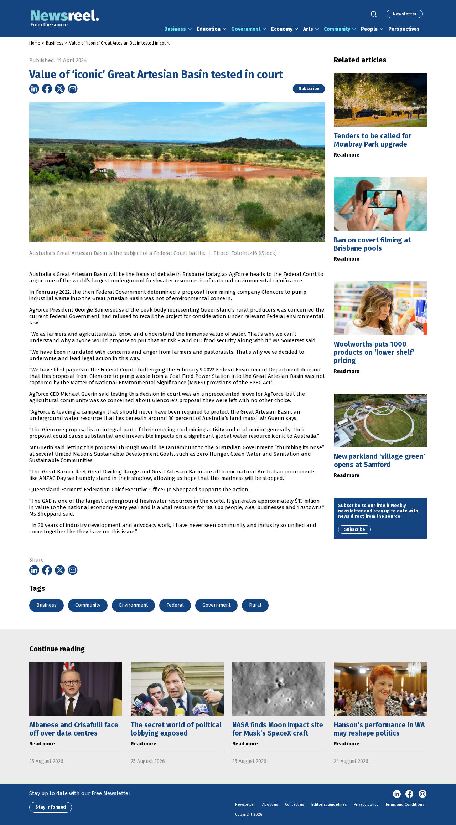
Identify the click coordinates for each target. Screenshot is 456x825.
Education (209, 29)
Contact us (294, 804)
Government (245, 29)
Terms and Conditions (404, 804)
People (369, 29)
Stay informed (50, 807)
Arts (308, 29)
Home (34, 43)
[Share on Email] (73, 89)
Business (175, 29)
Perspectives (404, 29)
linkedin (397, 794)
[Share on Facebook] (47, 89)
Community (337, 29)
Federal (175, 605)
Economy (281, 29)
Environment (133, 605)
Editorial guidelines (329, 804)
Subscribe (309, 88)
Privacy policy (366, 804)
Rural (255, 605)
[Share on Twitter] (60, 89)
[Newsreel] (64, 19)
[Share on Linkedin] (34, 89)
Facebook (409, 794)
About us (270, 804)
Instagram (422, 794)
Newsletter (404, 13)
